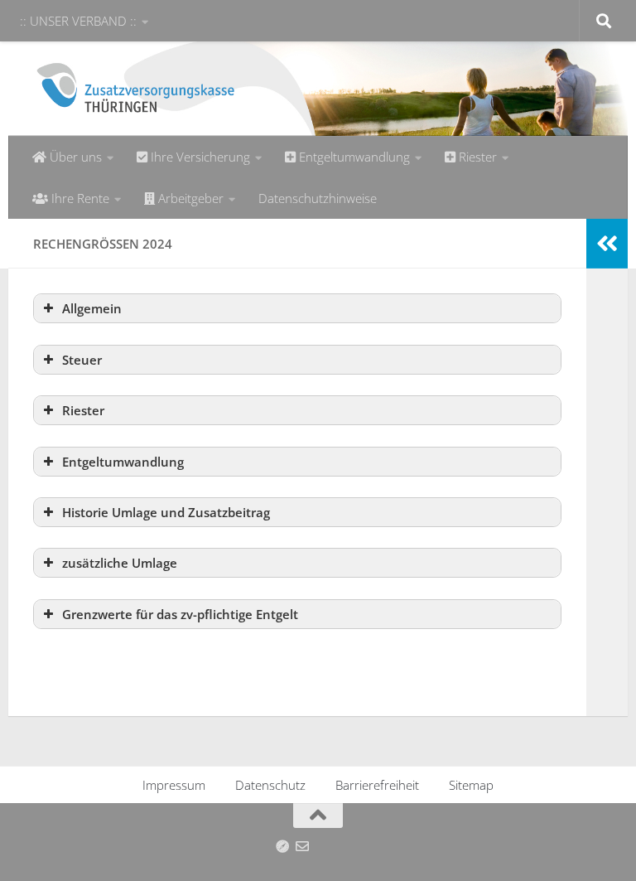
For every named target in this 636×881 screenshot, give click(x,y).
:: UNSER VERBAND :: (78, 20)
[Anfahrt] (282, 846)
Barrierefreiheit (377, 785)
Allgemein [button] (92, 308)
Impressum (173, 785)
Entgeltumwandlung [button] (123, 461)
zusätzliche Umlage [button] (119, 562)
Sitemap (471, 785)
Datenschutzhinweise (317, 198)
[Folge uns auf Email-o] (302, 846)
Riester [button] (83, 410)
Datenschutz (270, 785)
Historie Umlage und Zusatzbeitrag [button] (166, 512)
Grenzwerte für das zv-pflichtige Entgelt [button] (180, 614)
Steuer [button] (82, 359)
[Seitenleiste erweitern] (607, 244)
